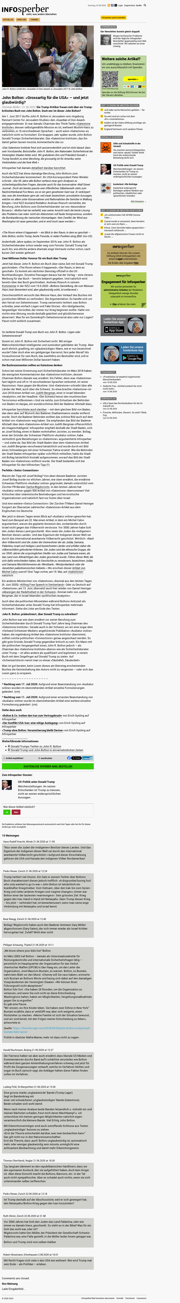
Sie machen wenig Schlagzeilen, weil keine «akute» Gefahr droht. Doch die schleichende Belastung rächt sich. (129, 153)
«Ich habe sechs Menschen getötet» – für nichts (124, 111)
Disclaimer (130, 1298)
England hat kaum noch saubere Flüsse (123, 129)
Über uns (21, 19)
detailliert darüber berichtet (48, 168)
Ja (7, 812)
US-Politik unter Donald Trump (128, 165)
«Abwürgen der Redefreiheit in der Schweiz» (29, 592)
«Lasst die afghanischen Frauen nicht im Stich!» (124, 235)
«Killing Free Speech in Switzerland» (42, 584)
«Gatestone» (75, 571)
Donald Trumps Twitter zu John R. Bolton (36, 746)
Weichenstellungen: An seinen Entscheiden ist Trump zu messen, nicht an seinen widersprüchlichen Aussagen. (128, 172)
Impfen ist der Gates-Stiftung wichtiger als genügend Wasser (125, 124)
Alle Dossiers (137, 201)
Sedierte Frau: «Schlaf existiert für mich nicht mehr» (122, 387)
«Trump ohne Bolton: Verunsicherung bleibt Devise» (33, 730)
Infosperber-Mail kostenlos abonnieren (97, 1298)
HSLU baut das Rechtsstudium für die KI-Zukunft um (123, 404)
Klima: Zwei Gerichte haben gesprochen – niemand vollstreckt (125, 229)
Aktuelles (8, 19)
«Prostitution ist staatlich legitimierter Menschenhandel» (121, 378)
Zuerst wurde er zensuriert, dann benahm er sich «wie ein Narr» (124, 222)
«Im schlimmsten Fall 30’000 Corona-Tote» (122, 216)
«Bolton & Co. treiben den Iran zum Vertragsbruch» (32, 715)
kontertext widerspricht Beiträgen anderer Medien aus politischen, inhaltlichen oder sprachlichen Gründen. (128, 191)
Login (120, 5)
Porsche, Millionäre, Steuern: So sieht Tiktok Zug (124, 414)
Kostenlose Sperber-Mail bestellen (48, 766)
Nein (16, 812)
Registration (129, 5)
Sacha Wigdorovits (37, 487)
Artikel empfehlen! (14, 758)
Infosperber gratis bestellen (113, 17)
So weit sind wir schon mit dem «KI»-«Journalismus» (119, 117)
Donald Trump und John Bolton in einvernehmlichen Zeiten (47, 750)
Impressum (141, 1298)
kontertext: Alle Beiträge (125, 184)
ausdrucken (46, 758)
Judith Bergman (45, 393)
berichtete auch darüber (32, 409)
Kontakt (119, 1298)
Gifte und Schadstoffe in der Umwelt (127, 145)
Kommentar (9, 286)
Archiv (139, 5)
